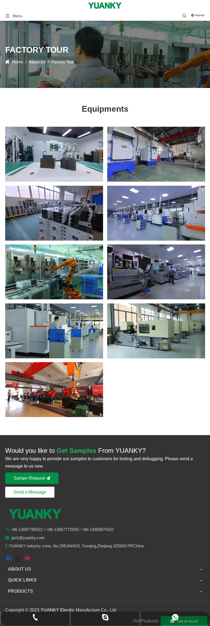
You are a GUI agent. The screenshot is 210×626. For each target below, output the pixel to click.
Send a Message (29, 492)
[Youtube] (27, 558)
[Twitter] (17, 558)
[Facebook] (8, 558)
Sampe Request (30, 478)
